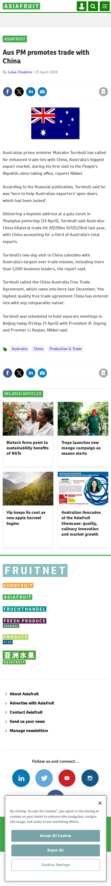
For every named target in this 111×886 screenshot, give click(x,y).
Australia (19, 348)
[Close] (100, 803)
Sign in (39, 80)
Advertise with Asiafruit (32, 703)
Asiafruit (14, 39)
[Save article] (103, 92)
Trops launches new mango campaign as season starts (80, 448)
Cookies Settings (55, 865)
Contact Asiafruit (26, 712)
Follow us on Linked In (21, 778)
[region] (56, 838)
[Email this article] (42, 92)
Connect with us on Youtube (67, 778)
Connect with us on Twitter (44, 778)
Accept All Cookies (55, 835)
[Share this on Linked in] (31, 92)
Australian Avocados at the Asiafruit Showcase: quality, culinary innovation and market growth (81, 523)
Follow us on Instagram (90, 778)
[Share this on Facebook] (7, 92)
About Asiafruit (24, 694)
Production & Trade (66, 348)
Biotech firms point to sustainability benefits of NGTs (27, 448)
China (38, 348)
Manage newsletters (29, 730)
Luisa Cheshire (20, 72)
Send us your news (27, 721)
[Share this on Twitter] (19, 92)
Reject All (55, 850)
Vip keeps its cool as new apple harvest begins (25, 517)
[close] (107, 80)
